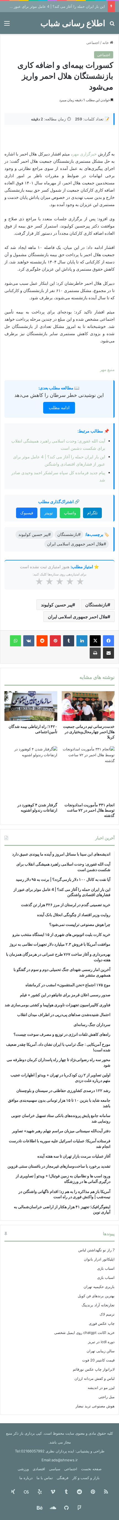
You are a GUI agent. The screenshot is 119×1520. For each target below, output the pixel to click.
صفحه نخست (91, 1469)
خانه (106, 42)
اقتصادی (39, 1469)
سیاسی (54, 1469)
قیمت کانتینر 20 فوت (98, 1360)
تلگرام (92, 512)
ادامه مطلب (59, 407)
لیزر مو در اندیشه (101, 1387)
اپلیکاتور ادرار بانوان (99, 1259)
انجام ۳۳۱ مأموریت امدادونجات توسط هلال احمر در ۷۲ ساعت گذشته (89, 810)
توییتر (48, 512)
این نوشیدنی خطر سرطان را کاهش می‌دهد (59, 395)
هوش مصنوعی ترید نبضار (95, 1406)
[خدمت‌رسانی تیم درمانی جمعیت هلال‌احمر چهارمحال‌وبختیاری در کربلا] (88, 706)
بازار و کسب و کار (86, 1477)
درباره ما (26, 1477)
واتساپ (70, 512)
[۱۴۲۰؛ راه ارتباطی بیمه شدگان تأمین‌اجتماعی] (30, 706)
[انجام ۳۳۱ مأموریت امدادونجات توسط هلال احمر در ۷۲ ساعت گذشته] (88, 772)
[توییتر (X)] (95, 640)
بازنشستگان (96, 604)
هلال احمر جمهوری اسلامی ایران (77, 616)
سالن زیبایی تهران (101, 1351)
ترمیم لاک (107, 1314)
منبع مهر (107, 369)
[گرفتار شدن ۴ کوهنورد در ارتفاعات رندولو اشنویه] (30, 772)
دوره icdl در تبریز (101, 1341)
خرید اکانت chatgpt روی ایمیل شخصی (84, 1332)
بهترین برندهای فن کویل (96, 1296)
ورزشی (23, 1469)
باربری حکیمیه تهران (99, 1286)
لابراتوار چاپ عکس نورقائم (94, 1369)
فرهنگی (62, 1477)
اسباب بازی (106, 1268)
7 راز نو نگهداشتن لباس (96, 1250)
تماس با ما (45, 1477)
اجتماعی (92, 42)
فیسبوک (26, 512)
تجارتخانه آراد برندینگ (98, 1305)
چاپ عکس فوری (102, 1323)
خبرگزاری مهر (85, 154)
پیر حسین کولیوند (56, 604)
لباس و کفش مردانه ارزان (94, 1378)
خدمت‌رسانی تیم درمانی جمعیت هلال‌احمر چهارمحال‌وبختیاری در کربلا (89, 731)
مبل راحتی (107, 1397)
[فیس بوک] (108, 640)
